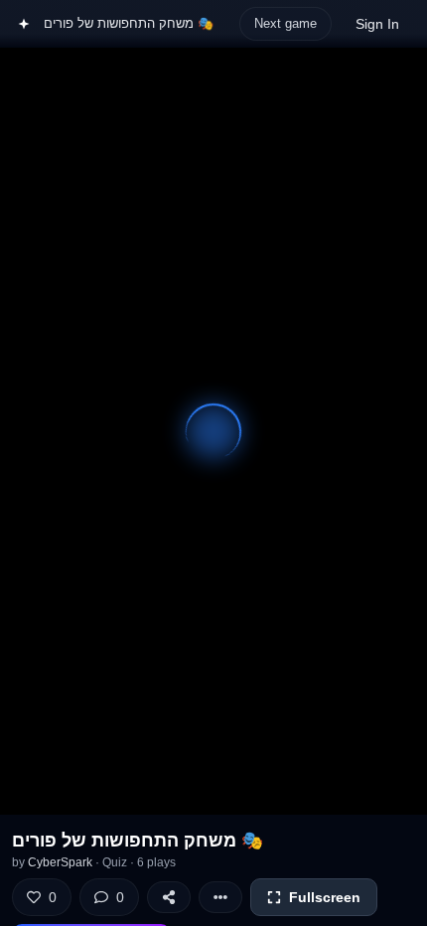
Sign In (377, 24)
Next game (285, 23)
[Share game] (169, 897)
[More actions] (220, 897)
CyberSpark (60, 862)
